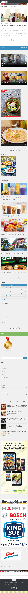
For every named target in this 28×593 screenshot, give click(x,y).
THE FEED (2, 23)
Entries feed (4, 316)
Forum (3, 380)
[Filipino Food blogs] (8, 350)
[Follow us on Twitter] (24, 47)
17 (10, 293)
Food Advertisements (13, 150)
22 (2, 295)
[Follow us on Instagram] (26, 47)
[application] (14, 133)
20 (21, 293)
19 (17, 293)
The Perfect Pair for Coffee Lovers (8, 217)
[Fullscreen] (25, 145)
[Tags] (24, 401)
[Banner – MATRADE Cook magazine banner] (14, 4)
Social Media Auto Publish (10, 592)
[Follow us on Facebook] (22, 47)
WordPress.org (5, 322)
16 (6, 293)
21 (25, 293)
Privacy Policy (5, 377)
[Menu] (26, 1)
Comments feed (5, 319)
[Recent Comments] (17, 401)
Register (3, 310)
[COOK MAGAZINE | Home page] (5, 2)
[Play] (2, 145)
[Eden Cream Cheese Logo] (11, 560)
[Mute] (23, 145)
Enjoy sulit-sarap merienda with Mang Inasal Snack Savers (13, 272)
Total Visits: (3, 566)
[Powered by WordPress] (9, 584)
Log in (3, 313)
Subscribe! (4, 374)
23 (6, 295)
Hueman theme (20, 584)
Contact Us (4, 371)
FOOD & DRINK (3, 196)
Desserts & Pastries (5, 215)
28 (25, 295)
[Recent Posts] (4, 401)
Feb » (5, 299)
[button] (14, 133)
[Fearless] (11, 116)
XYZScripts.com (19, 592)
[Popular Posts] (10, 401)
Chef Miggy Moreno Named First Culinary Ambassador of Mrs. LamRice (15, 413)
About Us (4, 368)
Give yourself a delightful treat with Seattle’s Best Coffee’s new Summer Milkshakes (11, 198)
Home (3, 365)
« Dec (2, 299)
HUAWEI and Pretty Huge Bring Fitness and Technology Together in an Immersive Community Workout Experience (16, 426)
